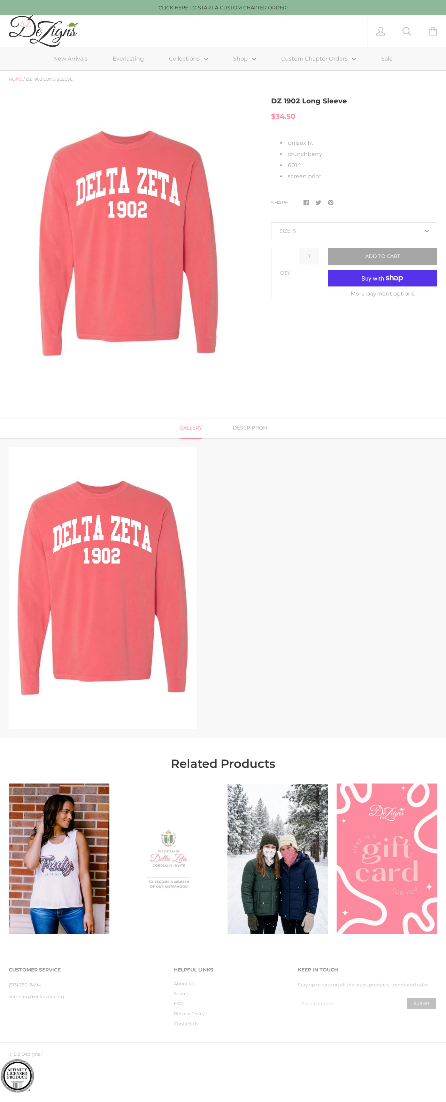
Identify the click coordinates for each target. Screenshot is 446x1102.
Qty (285, 273)
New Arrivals (70, 58)
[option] (129, 243)
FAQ (179, 1003)
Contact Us (186, 1023)
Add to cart (382, 256)
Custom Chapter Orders (315, 58)
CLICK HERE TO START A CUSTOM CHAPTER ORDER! (223, 8)
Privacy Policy (189, 1013)
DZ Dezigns (27, 1054)
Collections (185, 58)
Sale (387, 58)
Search (182, 993)
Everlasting (128, 58)
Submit (421, 1003)
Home (15, 79)
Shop (241, 58)
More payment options (383, 293)
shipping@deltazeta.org (36, 996)
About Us (184, 983)
